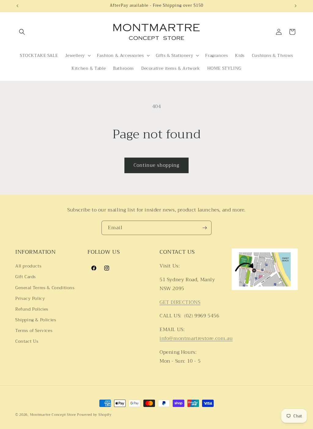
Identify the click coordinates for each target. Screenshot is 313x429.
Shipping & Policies (35, 319)
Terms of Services (33, 330)
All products (28, 266)
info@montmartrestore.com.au (196, 338)
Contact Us (27, 341)
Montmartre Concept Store (53, 415)
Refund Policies (31, 309)
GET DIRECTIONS (180, 302)
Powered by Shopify (94, 415)
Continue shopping (156, 165)
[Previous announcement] (17, 6)
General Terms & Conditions (45, 287)
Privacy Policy (30, 298)
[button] (22, 32)
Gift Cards (25, 276)
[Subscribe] (204, 228)
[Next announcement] (295, 6)
